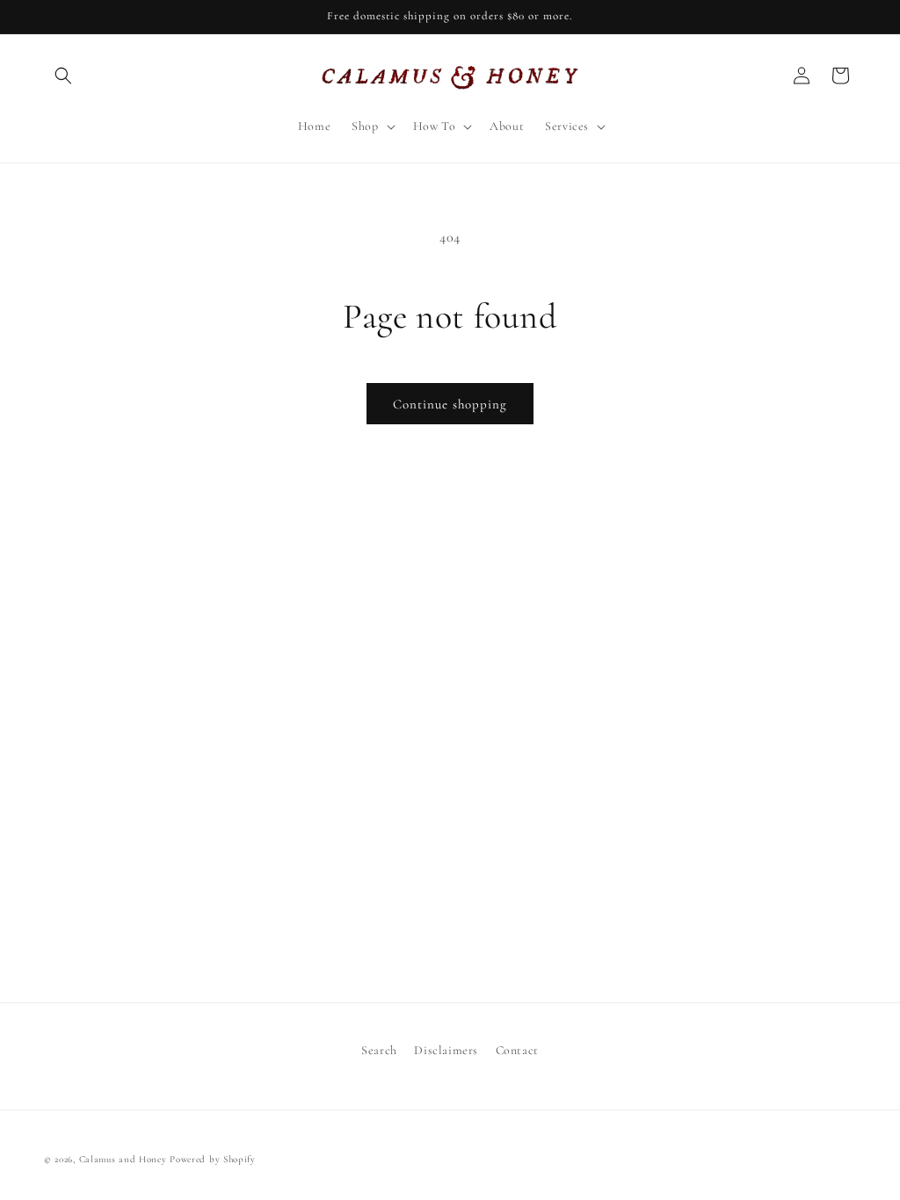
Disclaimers (446, 1050)
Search (379, 1050)
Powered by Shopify (213, 1159)
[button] (63, 75)
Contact (517, 1050)
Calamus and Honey (123, 1159)
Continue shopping (450, 404)
